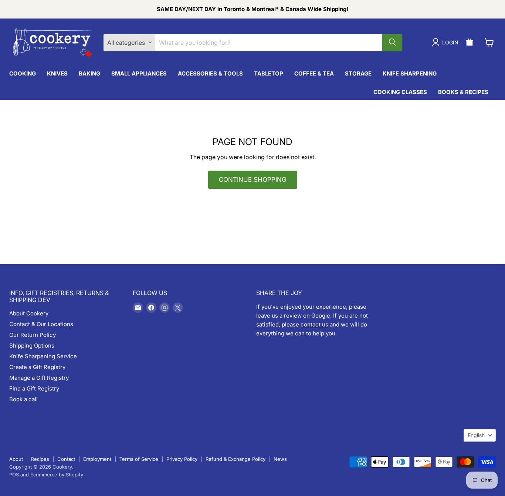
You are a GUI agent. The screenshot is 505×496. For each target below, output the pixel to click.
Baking (89, 73)
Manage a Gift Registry (39, 377)
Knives (57, 73)
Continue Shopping (253, 179)
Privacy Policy (181, 459)
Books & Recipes (463, 91)
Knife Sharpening (410, 73)
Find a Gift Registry (34, 388)
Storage (358, 73)
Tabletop (268, 73)
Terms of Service (138, 459)
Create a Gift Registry (37, 367)
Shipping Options (31, 345)
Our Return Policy (32, 334)
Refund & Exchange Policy (235, 459)
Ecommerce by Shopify (56, 474)
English (476, 435)
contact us (314, 324)
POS (14, 474)
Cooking (22, 73)
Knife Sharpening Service (43, 356)
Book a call (23, 399)
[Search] (392, 42)
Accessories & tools (210, 73)
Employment (97, 459)
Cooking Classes (400, 91)
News (280, 459)
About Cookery (28, 313)
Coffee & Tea (314, 73)
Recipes (40, 459)
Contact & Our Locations (41, 324)
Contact (66, 459)
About (16, 459)
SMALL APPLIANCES (139, 73)
